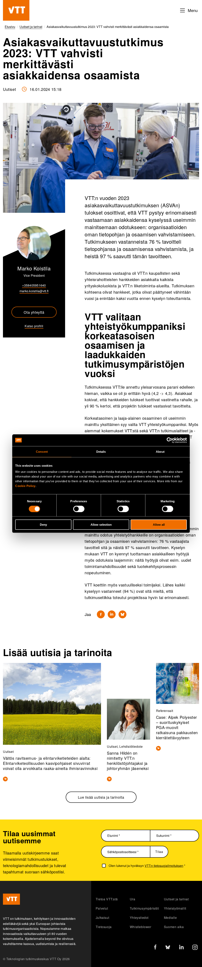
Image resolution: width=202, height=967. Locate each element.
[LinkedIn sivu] (181, 947)
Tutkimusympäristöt (144, 908)
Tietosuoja (104, 927)
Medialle (170, 917)
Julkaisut (102, 917)
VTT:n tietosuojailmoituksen (164, 865)
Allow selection (101, 524)
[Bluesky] (122, 614)
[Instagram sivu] (195, 948)
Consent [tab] (42, 451)
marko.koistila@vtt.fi (34, 291)
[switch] (78, 509)
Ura (132, 899)
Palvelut (102, 908)
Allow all (159, 524)
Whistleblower (140, 927)
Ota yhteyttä (34, 312)
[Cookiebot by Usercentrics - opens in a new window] (169, 440)
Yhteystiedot (139, 917)
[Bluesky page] (167, 948)
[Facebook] (101, 614)
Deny (43, 524)
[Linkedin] (112, 614)
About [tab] (160, 451)
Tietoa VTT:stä (107, 899)
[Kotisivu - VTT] (16, 10)
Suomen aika (174, 927)
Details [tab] (101, 451)
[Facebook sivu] (155, 948)
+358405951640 (34, 285)
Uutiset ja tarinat (176, 899)
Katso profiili (34, 326)
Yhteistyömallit (175, 908)
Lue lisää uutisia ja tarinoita (101, 797)
